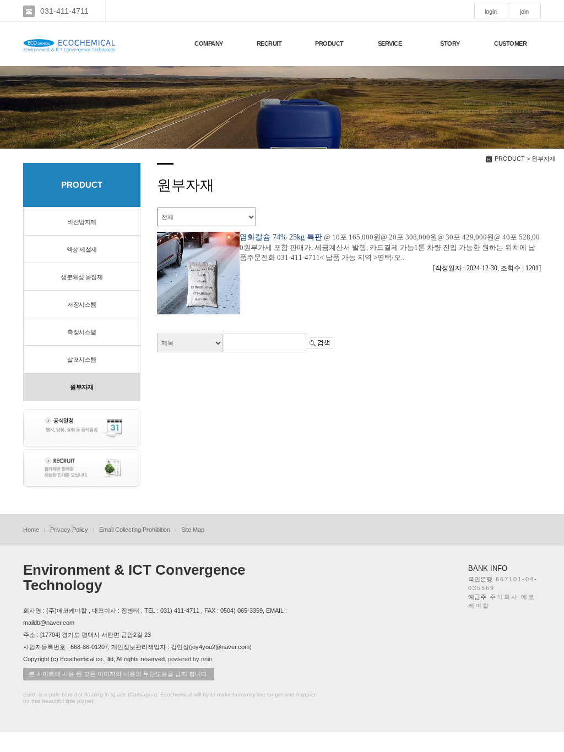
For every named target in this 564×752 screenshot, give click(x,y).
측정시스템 (81, 332)
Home (31, 529)
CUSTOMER (510, 43)
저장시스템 (81, 304)
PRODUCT (329, 43)
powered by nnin (190, 659)
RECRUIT (269, 43)
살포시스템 (81, 359)
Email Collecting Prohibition (134, 529)
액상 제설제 (82, 249)
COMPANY (208, 43)
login (491, 11)
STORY (450, 43)
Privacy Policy (69, 529)
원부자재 (81, 387)
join (524, 11)
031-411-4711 (64, 11)
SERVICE (390, 43)
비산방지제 (81, 222)
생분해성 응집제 (81, 277)
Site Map (192, 529)
